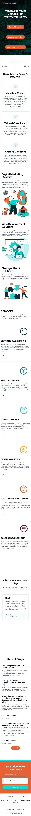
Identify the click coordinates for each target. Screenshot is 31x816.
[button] (2, 66)
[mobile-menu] (28, 2)
